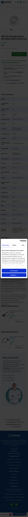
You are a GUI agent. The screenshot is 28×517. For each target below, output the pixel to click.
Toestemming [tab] (5, 245)
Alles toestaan (14, 270)
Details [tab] (14, 245)
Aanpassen (13, 275)
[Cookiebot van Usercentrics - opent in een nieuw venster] (20, 241)
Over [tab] (23, 245)
